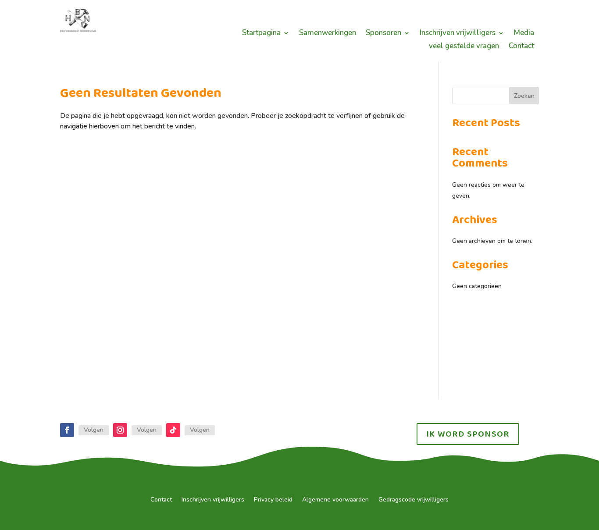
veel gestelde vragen (464, 47)
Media (524, 34)
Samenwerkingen (327, 34)
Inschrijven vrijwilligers (458, 34)
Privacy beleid (273, 500)
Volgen (93, 430)
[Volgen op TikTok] (173, 430)
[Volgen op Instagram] (120, 430)
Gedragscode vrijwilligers (413, 500)
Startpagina (261, 34)
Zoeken (524, 96)
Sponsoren (383, 34)
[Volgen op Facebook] (67, 430)
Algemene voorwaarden (335, 500)
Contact (521, 47)
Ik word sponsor (468, 434)
